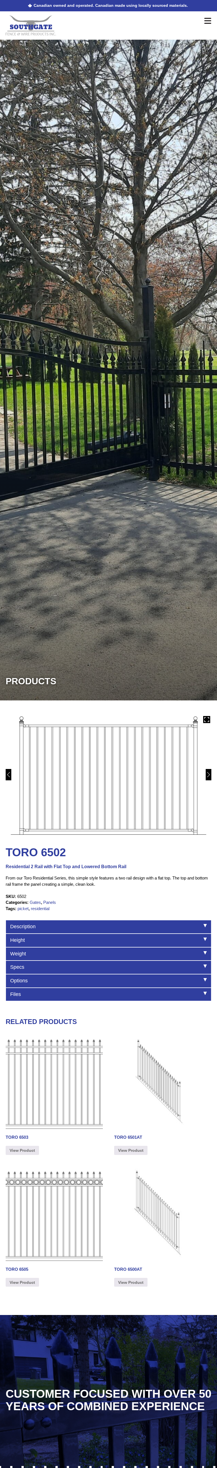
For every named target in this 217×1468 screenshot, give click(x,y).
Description (23, 926)
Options (19, 980)
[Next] (208, 774)
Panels (49, 902)
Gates (35, 902)
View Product (22, 1150)
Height (17, 940)
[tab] (108, 927)
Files (15, 994)
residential (40, 908)
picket (23, 908)
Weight (18, 954)
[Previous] (8, 774)
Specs (17, 967)
